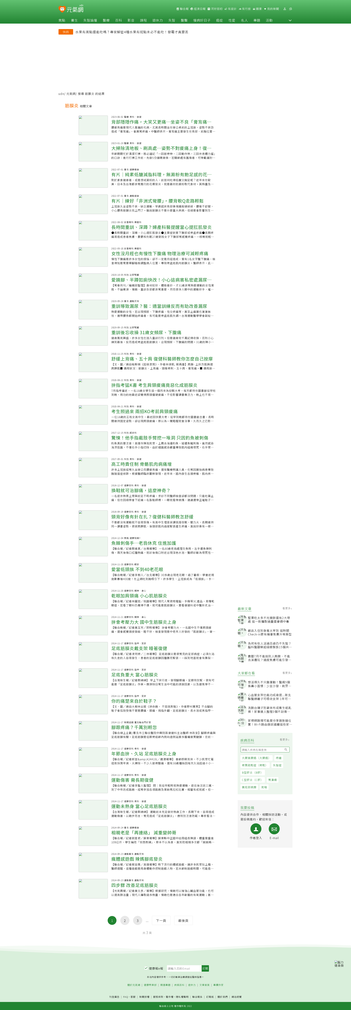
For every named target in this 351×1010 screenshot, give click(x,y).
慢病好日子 (202, 20)
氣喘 (264, 787)
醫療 (106, 20)
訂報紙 (210, 997)
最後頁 (183, 920)
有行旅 (246, 8)
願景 (258, 8)
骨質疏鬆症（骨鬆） (255, 765)
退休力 (157, 20)
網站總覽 (236, 997)
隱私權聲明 (182, 996)
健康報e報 (156, 968)
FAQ (125, 996)
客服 (133, 996)
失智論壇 (90, 20)
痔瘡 (279, 758)
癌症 (219, 20)
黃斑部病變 (249, 787)
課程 (143, 20)
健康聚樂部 (150, 985)
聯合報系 (197, 997)
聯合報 (184, 8)
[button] (290, 20)
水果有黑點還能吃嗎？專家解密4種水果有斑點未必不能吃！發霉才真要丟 (131, 31)
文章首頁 (204, 985)
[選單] (290, 8)
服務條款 (158, 996)
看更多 (286, 608)
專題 (256, 20)
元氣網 (71, 93)
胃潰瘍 (272, 780)
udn (61, 93)
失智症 (277, 765)
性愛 (232, 20)
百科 (118, 20)
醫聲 (184, 20)
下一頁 (161, 920)
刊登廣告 (114, 997)
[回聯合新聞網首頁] (62, 9)
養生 (74, 20)
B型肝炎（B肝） (252, 772)
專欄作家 (218, 985)
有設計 (232, 8)
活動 (269, 20)
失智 (171, 20)
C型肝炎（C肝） (252, 780)
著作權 (169, 996)
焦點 (61, 20)
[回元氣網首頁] (75, 9)
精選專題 (165, 985)
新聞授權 (144, 997)
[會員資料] (284, 8)
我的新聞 (273, 8)
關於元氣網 (133, 985)
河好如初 (216, 8)
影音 (131, 20)
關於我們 (223, 997)
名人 (244, 20)
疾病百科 (179, 985)
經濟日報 (199, 8)
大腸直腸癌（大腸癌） (256, 758)
